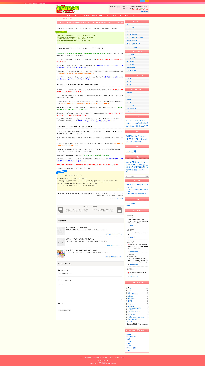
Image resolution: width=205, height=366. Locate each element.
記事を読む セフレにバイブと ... (114, 245)
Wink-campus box (134, 251)
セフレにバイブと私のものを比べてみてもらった (80, 239)
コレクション (117, 193)
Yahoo (129, 290)
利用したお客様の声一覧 (133, 43)
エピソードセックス (133, 293)
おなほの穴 (103, 363)
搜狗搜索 (130, 300)
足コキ (133, 126)
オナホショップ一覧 (116, 15)
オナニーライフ (103, 193)
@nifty (129, 316)
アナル (128, 120)
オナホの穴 (120, 198)
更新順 (129, 81)
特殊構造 (136, 141)
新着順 (129, 84)
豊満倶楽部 (130, 297)
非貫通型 (143, 125)
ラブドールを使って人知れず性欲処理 (77, 227)
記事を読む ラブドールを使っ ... (114, 234)
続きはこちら (129, 321)
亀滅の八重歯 (132, 225)
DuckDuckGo (131, 298)
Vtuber (138, 162)
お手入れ (143, 162)
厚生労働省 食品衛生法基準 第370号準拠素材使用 (137, 167)
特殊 (127, 126)
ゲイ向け (133, 165)
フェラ (103, 195)
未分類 (128, 205)
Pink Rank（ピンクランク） (135, 319)
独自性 (128, 339)
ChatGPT (130, 301)
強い (129, 152)
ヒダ (141, 139)
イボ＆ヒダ (132, 138)
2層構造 (129, 136)
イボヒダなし (143, 136)
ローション (108, 195)
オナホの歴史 (130, 54)
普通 (133, 151)
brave (129, 295)
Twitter (129, 313)
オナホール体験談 (84, 193)
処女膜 (140, 165)
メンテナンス (130, 105)
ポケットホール (133, 123)
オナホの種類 (130, 64)
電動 (136, 126)
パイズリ (143, 120)
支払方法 (129, 345)
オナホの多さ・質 (131, 336)
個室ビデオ (115, 195)
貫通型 (130, 126)
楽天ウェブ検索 (131, 314)
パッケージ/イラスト (132, 111)
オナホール (111, 193)
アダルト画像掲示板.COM (134, 308)
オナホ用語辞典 (131, 67)
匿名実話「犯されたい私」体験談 (136, 317)
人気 (128, 95)
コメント (60, 284)
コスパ (129, 102)
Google (129, 289)
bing (129, 292)
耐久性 (129, 99)
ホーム (58, 15)
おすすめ (129, 92)
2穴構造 (135, 136)
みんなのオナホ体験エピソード (100, 15)
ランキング (76, 15)
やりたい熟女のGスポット (134, 311)
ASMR (127, 162)
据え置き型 (144, 123)
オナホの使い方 (131, 61)
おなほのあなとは (144, 11)
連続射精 (120, 195)
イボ (139, 136)
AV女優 (133, 162)
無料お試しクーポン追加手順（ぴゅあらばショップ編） (82, 250)
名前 (90, 304)
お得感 (128, 343)
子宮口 (144, 139)
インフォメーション (129, 15)
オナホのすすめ (85, 15)
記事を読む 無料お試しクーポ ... (114, 256)
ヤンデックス (131, 305)
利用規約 (111, 357)
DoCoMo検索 (131, 306)
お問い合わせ (105, 357)
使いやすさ (129, 341)
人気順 (129, 78)
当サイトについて (97, 357)
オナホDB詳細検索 (132, 34)
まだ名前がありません (134, 276)
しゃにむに (130, 309)
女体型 (138, 123)
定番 (140, 169)
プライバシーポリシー (120, 357)
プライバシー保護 (131, 348)
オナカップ (133, 120)
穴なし (140, 141)
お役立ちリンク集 (131, 70)
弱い (127, 151)
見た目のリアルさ (131, 108)
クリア (139, 121)
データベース (66, 15)
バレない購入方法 (131, 58)
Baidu (129, 303)
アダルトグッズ (95, 193)
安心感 (128, 350)
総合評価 (129, 334)
